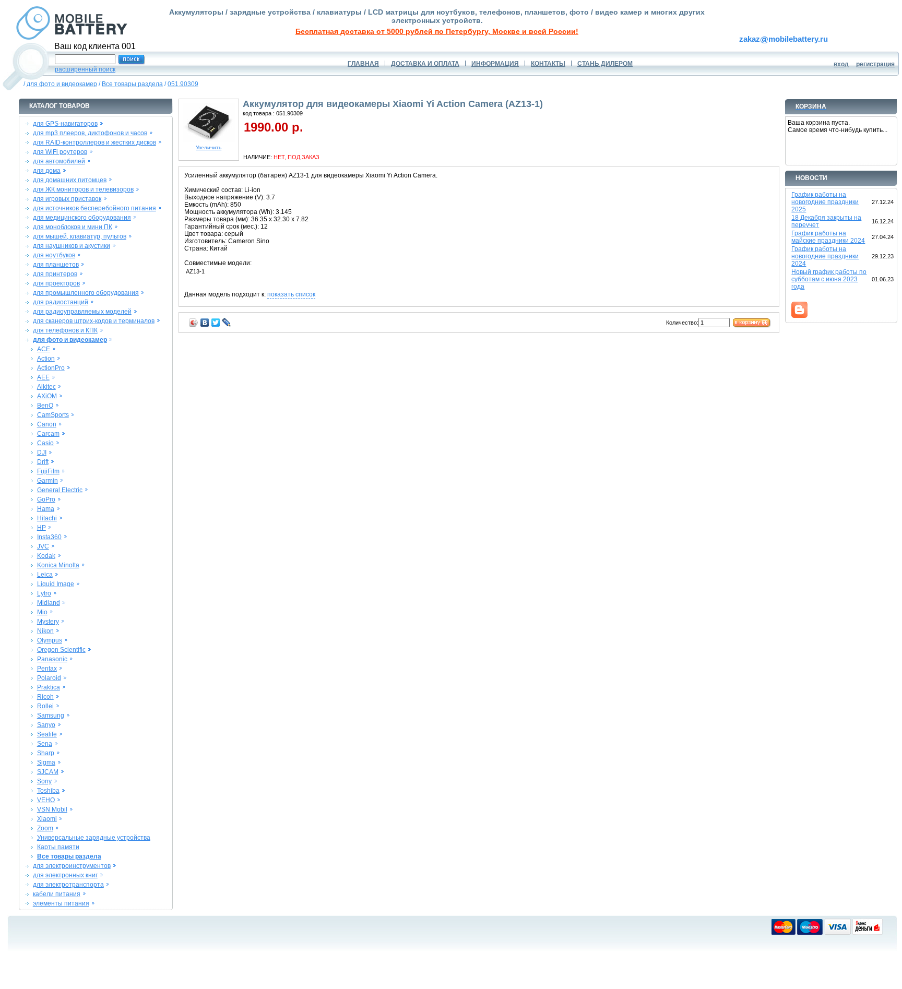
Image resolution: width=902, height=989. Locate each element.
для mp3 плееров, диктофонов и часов (90, 133)
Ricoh (45, 696)
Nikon (45, 631)
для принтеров (55, 274)
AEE (43, 377)
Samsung (50, 715)
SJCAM (47, 772)
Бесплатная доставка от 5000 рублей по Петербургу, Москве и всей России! (436, 31)
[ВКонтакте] (204, 322)
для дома (47, 170)
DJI (41, 452)
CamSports (53, 415)
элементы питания (61, 903)
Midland (48, 602)
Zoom (45, 828)
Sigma (46, 762)
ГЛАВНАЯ (363, 63)
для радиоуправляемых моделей (82, 311)
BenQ (45, 405)
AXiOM (47, 396)
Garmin (47, 480)
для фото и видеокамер (62, 84)
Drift (43, 462)
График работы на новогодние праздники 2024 (825, 256)
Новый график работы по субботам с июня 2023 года (829, 279)
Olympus (49, 640)
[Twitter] (215, 322)
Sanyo (46, 725)
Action (46, 358)
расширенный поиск (85, 69)
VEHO (46, 800)
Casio (45, 443)
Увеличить (208, 147)
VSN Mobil (52, 809)
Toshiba (48, 790)
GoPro (46, 499)
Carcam (48, 433)
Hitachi (47, 518)
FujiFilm (48, 471)
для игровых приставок (67, 198)
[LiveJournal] (226, 322)
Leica (45, 574)
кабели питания (56, 894)
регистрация (875, 64)
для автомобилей (59, 161)
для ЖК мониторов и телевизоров (83, 189)
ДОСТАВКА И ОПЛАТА (425, 63)
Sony (44, 781)
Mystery (48, 621)
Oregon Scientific (61, 649)
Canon (46, 424)
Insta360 (49, 537)
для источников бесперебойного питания (94, 208)
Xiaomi (47, 819)
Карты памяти (58, 847)
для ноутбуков (54, 255)
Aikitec (46, 386)
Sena (44, 743)
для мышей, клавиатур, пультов (79, 236)
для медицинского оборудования (82, 217)
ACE (43, 349)
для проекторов (56, 283)
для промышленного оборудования (86, 292)
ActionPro (51, 368)
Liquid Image (55, 584)
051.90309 (183, 84)
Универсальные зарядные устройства (93, 837)
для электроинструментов (72, 865)
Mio (42, 612)
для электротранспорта (68, 884)
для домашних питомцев (69, 180)
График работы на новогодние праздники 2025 (825, 202)
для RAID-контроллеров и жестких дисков (94, 142)
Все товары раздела (132, 84)
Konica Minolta (58, 565)
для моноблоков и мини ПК (72, 227)
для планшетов (56, 264)
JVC (43, 546)
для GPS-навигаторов (65, 123)
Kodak (46, 555)
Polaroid (49, 678)
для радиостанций (60, 302)
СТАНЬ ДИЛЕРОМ (605, 63)
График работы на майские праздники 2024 (828, 237)
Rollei (45, 706)
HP (41, 527)
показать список (291, 294)
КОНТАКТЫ (548, 63)
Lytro (44, 593)
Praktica (48, 687)
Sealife (47, 734)
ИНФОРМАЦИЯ (495, 63)
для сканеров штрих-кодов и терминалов (94, 321)
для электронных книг (65, 875)
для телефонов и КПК (65, 330)
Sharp (45, 753)
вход (841, 64)
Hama (45, 509)
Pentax (47, 668)
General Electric (59, 490)
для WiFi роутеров (60, 152)
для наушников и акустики (71, 245)
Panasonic (52, 659)
